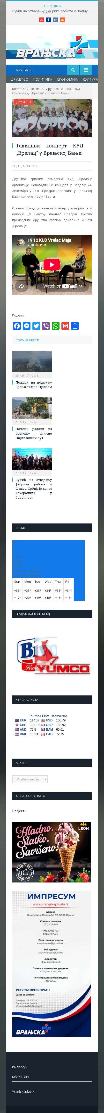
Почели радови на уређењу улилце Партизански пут (33, 433)
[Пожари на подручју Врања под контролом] (32, 364)
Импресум (20, 1067)
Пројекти (19, 811)
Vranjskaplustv (23, 1091)
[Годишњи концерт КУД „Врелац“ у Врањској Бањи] (52, 118)
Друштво (19, 79)
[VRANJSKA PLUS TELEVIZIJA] (52, 45)
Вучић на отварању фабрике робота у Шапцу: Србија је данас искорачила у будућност (53, 11)
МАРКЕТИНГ (21, 1076)
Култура (90, 79)
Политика (42, 79)
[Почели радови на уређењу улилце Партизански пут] (32, 410)
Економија (67, 79)
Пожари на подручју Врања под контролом (33, 384)
